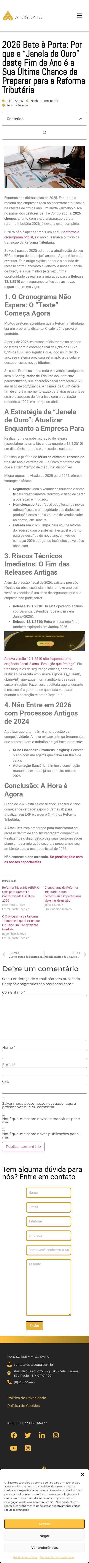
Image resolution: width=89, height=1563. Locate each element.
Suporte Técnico (17, 105)
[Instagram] (55, 1435)
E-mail (8, 1065)
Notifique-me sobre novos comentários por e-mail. (41, 1120)
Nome (8, 1047)
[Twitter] (27, 1435)
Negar (44, 1536)
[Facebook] (13, 1435)
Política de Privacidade (26, 1398)
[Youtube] (13, 1448)
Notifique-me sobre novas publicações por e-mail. (41, 1135)
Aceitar (44, 1524)
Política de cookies (25, 1557)
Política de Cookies (23, 1406)
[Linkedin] (41, 1435)
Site (5, 1082)
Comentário (13, 992)
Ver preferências (44, 1548)
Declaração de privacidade (57, 1557)
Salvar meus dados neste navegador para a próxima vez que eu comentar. (39, 1105)
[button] (82, 1474)
